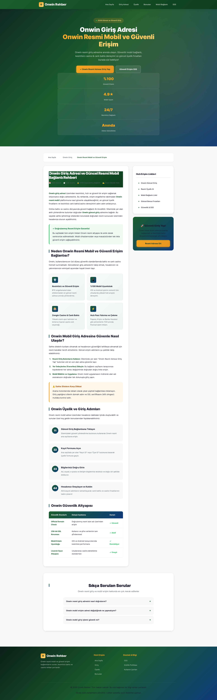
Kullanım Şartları (130, 669)
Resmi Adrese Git (153, 243)
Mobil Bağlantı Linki (147, 195)
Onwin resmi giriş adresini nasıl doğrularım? (108, 601)
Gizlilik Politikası (130, 665)
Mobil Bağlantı (162, 4)
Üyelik (136, 4)
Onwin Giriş (67, 157)
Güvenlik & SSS (146, 207)
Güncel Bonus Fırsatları (149, 201)
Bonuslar (147, 4)
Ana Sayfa (109, 4)
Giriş (97, 665)
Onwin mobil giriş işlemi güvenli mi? (108, 619)
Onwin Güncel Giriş (147, 183)
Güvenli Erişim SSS (128, 69)
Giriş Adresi (124, 4)
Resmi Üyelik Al (146, 189)
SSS (174, 4)
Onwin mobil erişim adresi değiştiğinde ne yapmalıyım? (108, 610)
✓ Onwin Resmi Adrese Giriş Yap (95, 69)
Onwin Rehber (53, 4)
